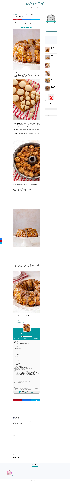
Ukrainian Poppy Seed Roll (53, 71)
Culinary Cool (35, 4)
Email (14, 451)
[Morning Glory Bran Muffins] (47, 88)
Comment (14, 438)
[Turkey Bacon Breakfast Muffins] (47, 81)
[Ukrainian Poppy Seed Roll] (47, 73)
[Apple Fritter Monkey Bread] (47, 57)
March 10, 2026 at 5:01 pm (18, 418)
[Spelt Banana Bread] (47, 49)
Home (13, 14)
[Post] (1, 243)
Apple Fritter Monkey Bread (53, 56)
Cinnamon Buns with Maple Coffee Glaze (20, 322)
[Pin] (1, 241)
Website (14, 454)
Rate (30, 336)
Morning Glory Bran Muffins (53, 87)
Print (23, 336)
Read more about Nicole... (16, 475)
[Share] (1, 239)
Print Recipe (30, 27)
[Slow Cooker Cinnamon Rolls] (47, 65)
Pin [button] (26, 336)
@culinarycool (26, 392)
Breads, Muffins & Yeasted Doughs (20, 14)
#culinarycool (32, 392)
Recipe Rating (15, 435)
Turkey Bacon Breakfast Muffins (54, 79)
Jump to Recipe (24, 27)
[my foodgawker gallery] (51, 103)
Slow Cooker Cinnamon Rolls (18, 320)
